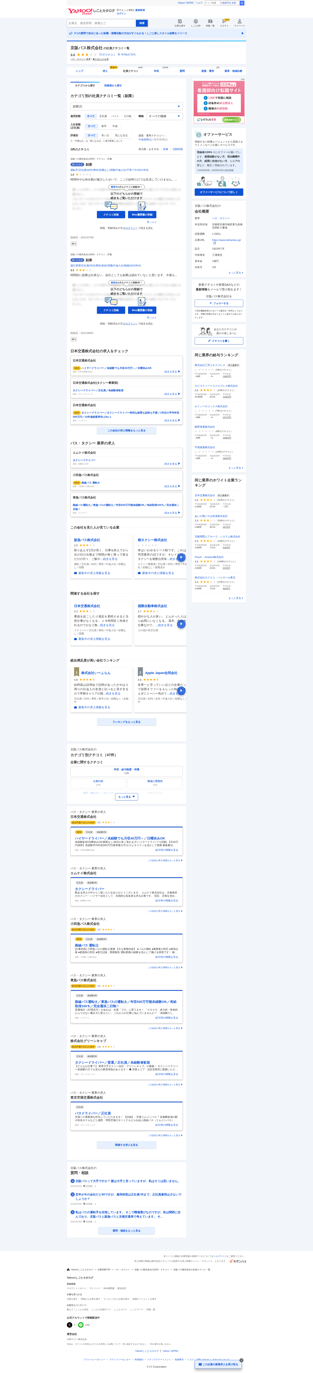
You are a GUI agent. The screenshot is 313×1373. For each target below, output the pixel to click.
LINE (87, 1325)
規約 (139, 1359)
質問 (182, 70)
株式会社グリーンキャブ (88, 1041)
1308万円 (227, 376)
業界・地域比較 (233, 70)
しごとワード (136, 1309)
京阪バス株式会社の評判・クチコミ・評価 (91, 159)
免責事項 (179, 1359)
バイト (115, 116)
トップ (79, 70)
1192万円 (227, 397)
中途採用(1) (145, 139)
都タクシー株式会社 (152, 540)
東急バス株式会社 (83, 980)
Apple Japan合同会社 (161, 673)
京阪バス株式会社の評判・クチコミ (151, 1269)
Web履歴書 (108, 1288)
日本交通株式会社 (87, 606)
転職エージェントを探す (144, 1299)
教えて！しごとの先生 (78, 1309)
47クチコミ (108, 54)
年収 (161, 69)
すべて (91, 116)
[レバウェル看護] (219, 122)
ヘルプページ (220, 1256)
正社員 (103, 116)
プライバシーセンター (120, 1359)
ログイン (121, 13)
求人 (110, 69)
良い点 (105, 135)
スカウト (224, 25)
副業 (89, 164)
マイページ (239, 25)
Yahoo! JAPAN (185, 2)
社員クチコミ (133, 69)
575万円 (226, 568)
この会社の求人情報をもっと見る (164, 860)
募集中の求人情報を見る (94, 573)
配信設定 (122, 1288)
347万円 (226, 527)
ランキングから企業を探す (116, 1299)
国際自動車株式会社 (152, 606)
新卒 (104, 126)
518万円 (226, 547)
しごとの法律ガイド (101, 1309)
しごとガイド (120, 1309)
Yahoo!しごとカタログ (82, 1269)
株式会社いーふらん (96, 673)
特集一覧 (210, 25)
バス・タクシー (221, 218)
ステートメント (159, 1359)
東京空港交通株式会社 (86, 1097)
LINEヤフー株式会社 (77, 1339)
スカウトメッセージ (76, 1288)
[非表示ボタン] (241, 1360)
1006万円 (227, 438)
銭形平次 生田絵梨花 (230, 3)
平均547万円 (128, 54)
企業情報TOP (103, 1269)
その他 (127, 116)
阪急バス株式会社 (87, 540)
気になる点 (121, 135)
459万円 (226, 588)
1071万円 (227, 417)
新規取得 (140, 10)
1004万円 (227, 458)
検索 (242, 3)
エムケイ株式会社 (83, 873)
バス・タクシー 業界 (80, 59)
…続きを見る (109, 558)
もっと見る (234, 272)
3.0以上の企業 (102, 59)
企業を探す (180, 25)
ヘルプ (199, 2)
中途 (115, 126)
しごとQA (196, 25)
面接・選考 (210, 69)
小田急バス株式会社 (85, 924)
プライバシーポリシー (94, 1359)
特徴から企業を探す (90, 1299)
